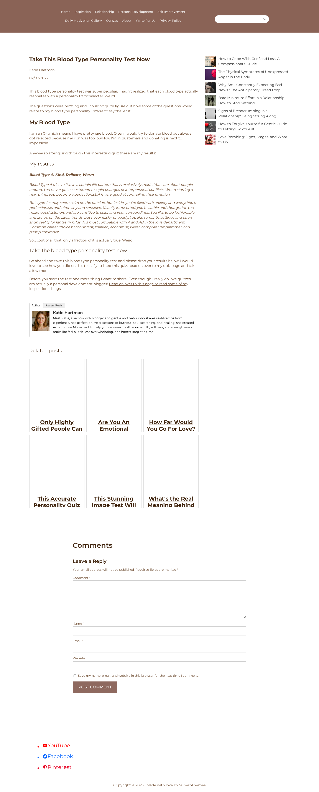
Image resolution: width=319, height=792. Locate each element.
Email (78, 641)
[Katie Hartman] (40, 329)
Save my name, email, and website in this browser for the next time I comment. (138, 676)
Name (78, 623)
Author (36, 305)
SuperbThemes (192, 785)
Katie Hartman (68, 312)
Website (79, 658)
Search (265, 19)
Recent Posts (54, 305)
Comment (81, 578)
